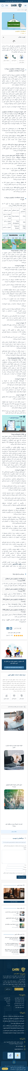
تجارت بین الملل (23, 28)
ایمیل (25, 867)
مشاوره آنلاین (14, 698)
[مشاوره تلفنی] (22, 696)
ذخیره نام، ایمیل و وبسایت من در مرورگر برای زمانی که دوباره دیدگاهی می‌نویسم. (14, 873)
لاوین (26, 10)
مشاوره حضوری (6, 698)
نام (25, 865)
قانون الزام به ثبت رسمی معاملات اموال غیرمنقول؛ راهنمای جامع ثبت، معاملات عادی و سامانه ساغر (12, 951)
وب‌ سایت (24, 869)
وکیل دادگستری (17, 564)
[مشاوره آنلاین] (14, 696)
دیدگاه (25, 849)
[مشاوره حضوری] (6, 696)
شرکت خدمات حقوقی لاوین (19, 973)
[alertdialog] (14, 1069)
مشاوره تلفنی (21, 698)
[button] (3, 37)
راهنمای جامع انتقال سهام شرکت (17, 1023)
